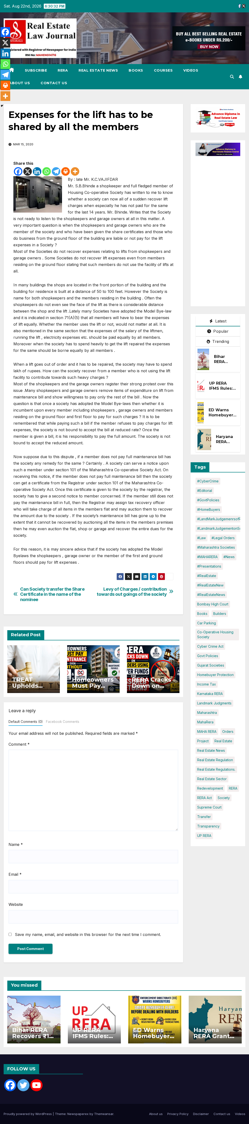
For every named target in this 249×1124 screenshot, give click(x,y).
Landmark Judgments (214, 703)
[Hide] (2, 106)
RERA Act (204, 798)
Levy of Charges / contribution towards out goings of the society (132, 592)
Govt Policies (207, 656)
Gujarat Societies (210, 665)
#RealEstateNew (210, 585)
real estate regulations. (216, 769)
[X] (27, 171)
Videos (190, 70)
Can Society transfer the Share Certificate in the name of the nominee (52, 594)
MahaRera (205, 722)
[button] (232, 76)
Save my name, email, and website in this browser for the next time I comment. (88, 934)
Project (203, 741)
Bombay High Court (212, 604)
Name (16, 844)
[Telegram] (56, 171)
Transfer (204, 817)
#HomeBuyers (208, 509)
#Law (201, 538)
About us (19, 83)
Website (16, 904)
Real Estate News (98, 70)
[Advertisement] (222, 229)
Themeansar (103, 1114)
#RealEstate (206, 576)
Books (136, 70)
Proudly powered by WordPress (28, 1114)
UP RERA (204, 836)
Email (15, 874)
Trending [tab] (220, 341)
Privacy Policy (177, 1114)
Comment (19, 744)
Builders (219, 614)
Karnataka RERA (210, 694)
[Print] (65, 171)
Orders (227, 731)
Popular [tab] (220, 331)
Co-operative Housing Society (215, 634)
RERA (63, 70)
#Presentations (209, 566)
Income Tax (206, 684)
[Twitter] (23, 1085)
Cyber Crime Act (210, 646)
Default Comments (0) (26, 722)
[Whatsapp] (46, 171)
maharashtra (207, 713)
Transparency (208, 826)
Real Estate (223, 741)
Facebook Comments (62, 722)
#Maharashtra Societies (216, 547)
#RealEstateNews (211, 595)
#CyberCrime (208, 481)
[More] (75, 171)
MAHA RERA (206, 731)
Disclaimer (201, 1114)
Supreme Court (209, 807)
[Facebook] (18, 171)
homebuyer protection (215, 675)
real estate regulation (215, 760)
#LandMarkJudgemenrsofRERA (222, 519)
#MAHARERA (207, 557)
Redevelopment (210, 788)
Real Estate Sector (212, 779)
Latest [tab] (220, 321)
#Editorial (204, 490)
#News (229, 557)
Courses (163, 70)
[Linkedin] (37, 171)
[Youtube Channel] (36, 1085)
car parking (206, 623)
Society (224, 798)
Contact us (54, 83)
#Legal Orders (223, 538)
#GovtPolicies (208, 500)
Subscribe (36, 70)
